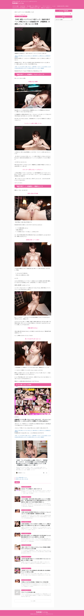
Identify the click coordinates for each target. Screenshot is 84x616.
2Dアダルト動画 (15, 6)
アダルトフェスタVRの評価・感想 (28, 592)
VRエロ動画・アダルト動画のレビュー (34, 6)
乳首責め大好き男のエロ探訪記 (62, 6)
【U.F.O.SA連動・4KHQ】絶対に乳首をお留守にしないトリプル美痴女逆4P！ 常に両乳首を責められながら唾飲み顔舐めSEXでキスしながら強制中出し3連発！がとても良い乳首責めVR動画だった (36, 500)
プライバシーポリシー (47, 6)
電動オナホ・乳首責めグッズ (46, 7)
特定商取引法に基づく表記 (34, 7)
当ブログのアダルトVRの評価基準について (20, 7)
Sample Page (22, 6)
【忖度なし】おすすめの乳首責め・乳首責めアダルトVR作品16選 (34, 582)
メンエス (53, 6)
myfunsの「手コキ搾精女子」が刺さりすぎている (31, 488)
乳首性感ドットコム (18, 3)
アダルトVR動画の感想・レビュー (21, 477)
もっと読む (33, 600)
